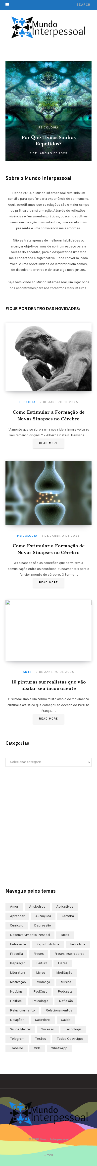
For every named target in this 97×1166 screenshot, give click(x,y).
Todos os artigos (70, 1039)
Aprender (17, 916)
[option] (48, 111)
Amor (14, 907)
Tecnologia (73, 1029)
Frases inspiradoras (69, 954)
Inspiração (18, 963)
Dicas (65, 935)
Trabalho (16, 1048)
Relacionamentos (59, 1010)
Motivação (18, 982)
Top (49, 1156)
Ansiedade (37, 907)
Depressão (42, 926)
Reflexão (66, 1001)
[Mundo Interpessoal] (48, 27)
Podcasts (65, 992)
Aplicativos (64, 907)
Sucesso (47, 1029)
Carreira (68, 916)
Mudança (43, 982)
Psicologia (49, 128)
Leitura (41, 963)
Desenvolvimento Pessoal (30, 935)
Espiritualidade (48, 944)
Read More (48, 443)
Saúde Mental (20, 1029)
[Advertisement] (48, 827)
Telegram (17, 1039)
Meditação (64, 973)
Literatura (17, 973)
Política (16, 1001)
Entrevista (18, 944)
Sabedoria (42, 1020)
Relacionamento (22, 1010)
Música (66, 982)
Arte (27, 672)
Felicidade (78, 944)
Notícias (16, 992)
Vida (37, 1048)
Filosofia (27, 402)
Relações (17, 1020)
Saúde (66, 1020)
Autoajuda (43, 916)
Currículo (16, 926)
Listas (62, 963)
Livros (41, 973)
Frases (39, 954)
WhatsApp (59, 1048)
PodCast (40, 992)
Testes (40, 1039)
